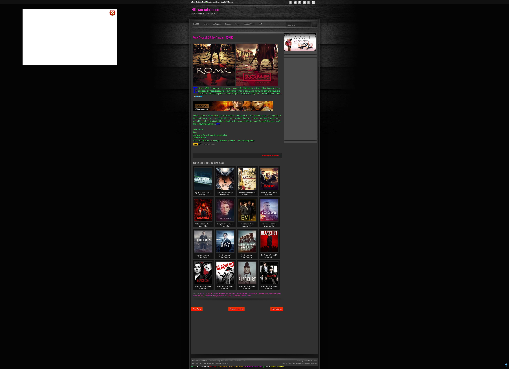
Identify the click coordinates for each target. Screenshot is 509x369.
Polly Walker (217, 296)
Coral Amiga (252, 293)
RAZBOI (228, 296)
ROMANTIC (236, 296)
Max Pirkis (208, 296)
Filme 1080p (249, 24)
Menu (206, 24)
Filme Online (224, 361)
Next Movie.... (277, 309)
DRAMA (261, 293)
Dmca (315, 361)
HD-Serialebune (214, 361)
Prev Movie (197, 309)
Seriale (228, 24)
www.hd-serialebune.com (237, 361)
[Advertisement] (66, 20)
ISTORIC (201, 296)
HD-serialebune (205, 9)
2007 (202, 293)
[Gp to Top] (506, 367)
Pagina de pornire (236, 309)
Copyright (314, 363)
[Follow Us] (304, 2)
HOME (196, 24)
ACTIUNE (214, 293)
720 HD (207, 293)
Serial (249, 296)
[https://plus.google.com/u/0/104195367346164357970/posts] (299, 2)
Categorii (217, 24)
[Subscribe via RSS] (313, 2)
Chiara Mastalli (241, 293)
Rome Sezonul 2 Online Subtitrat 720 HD (213, 37)
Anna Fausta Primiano (227, 293)
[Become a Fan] (308, 2)
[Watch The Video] (295, 2)
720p (237, 24)
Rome (244, 296)
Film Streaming (270, 293)
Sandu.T (306, 361)
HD (260, 24)
